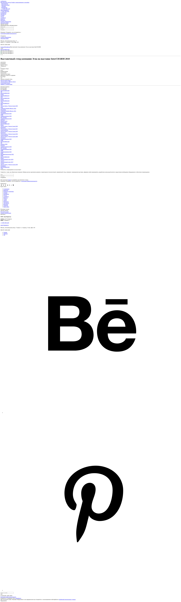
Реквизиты (6, 201)
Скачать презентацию (6, 21)
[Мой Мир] (11, 185)
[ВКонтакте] (3, 185)
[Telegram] (7, 185)
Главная (2, 47)
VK (4, 235)
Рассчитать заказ (5, 211)
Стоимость (3, 17)
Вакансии (5, 190)
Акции (5, 200)
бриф (9, 179)
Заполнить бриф (4, 22)
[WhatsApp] (9, 185)
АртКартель (3, 1)
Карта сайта (6, 206)
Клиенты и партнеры (8, 191)
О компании (4, 12)
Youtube (5, 232)
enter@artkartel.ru (5, 10)
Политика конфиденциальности (8, 597)
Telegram (5, 233)
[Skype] (13, 185)
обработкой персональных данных (67, 599)
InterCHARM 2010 (5, 49)
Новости (3, 19)
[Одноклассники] (5, 185)
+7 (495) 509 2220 (5, 222)
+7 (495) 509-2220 (5, 11)
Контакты (3, 20)
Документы (6, 203)
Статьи (5, 199)
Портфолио (3, 14)
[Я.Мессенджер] (1, 185)
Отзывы (2, 15)
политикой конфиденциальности (8, 33)
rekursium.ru (18, 598)
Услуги (2, 16)
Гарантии (5, 205)
